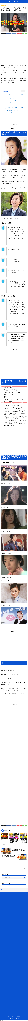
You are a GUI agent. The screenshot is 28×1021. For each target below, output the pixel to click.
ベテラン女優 (4, 5)
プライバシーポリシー (11, 1016)
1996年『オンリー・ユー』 (13, 110)
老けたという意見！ (11, 98)
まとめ (7, 118)
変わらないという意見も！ (12, 100)
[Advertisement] (14, 50)
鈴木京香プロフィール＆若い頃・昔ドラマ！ (14, 103)
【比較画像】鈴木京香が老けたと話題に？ (14, 95)
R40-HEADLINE (14, 2)
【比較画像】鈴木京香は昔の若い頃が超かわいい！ (14, 107)
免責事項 (18, 1016)
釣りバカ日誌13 (10, 112)
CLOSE (23, 91)
